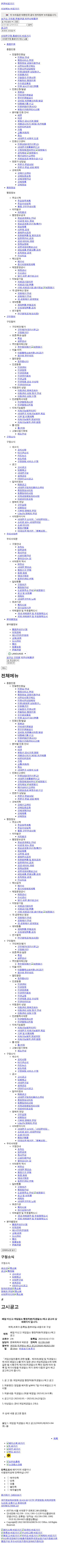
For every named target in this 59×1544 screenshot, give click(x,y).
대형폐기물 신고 (25, 103)
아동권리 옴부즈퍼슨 (28, 390)
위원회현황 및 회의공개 (29, 235)
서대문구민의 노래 (27, 599)
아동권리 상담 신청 (27, 396)
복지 (14, 644)
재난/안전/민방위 (20, 635)
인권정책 (22, 370)
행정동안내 (23, 587)
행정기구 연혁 (24, 570)
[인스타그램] (31, 1532)
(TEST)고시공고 (25, 479)
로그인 (4, 28)
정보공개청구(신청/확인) (29, 224)
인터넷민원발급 (25, 95)
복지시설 (22, 605)
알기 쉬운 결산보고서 (28, 276)
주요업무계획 (24, 200)
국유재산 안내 (24, 293)
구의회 (11, 19)
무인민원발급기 (25, 98)
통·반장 (21, 428)
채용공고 (22, 484)
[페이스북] (11, 1530)
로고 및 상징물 (25, 593)
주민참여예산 (24, 347)
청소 (20, 135)
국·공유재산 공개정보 (28, 299)
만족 (12, 1481)
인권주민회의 (24, 376)
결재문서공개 (24, 232)
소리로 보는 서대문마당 (29, 522)
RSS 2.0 (15, 1506)
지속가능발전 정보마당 (29, 419)
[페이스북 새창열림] (16, 1443)
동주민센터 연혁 (25, 579)
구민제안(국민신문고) (28, 329)
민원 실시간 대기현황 (28, 86)
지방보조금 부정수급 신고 (30, 158)
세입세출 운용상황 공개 (29, 250)
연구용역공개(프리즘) (28, 313)
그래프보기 (15, 1495)
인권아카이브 (24, 384)
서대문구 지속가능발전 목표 (31, 413)
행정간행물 (23, 528)
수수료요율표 (24, 83)
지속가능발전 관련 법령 (29, 422)
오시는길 (23, 1500)
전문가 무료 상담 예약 (28, 167)
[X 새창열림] (12, 1446)
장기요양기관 (24, 607)
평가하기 (5, 1495)
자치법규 (22, 212)
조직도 (21, 547)
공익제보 (22, 153)
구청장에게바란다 (27, 150)
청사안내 (22, 552)
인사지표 (22, 256)
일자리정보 (6, 1288)
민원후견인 (23, 74)
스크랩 (18, 1464)
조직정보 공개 (24, 253)
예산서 (21, 261)
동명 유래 (22, 573)
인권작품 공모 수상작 (28, 382)
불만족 (13, 1487)
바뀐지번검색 (24, 127)
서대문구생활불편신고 (29, 147)
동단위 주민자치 (25, 355)
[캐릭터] (47, 1535)
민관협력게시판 (25, 402)
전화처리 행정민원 (27, 80)
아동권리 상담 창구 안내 (29, 393)
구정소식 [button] (11, 437)
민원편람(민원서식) (27, 106)
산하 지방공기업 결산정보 (30, 287)
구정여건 (22, 584)
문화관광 (20, 19)
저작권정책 (49, 1500)
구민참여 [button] (11, 316)
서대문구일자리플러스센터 (31, 487)
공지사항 (22, 450)
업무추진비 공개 (25, 238)
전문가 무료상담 (25, 164)
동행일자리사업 (25, 493)
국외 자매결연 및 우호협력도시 (33, 616)
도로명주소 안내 (26, 590)
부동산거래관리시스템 (29, 109)
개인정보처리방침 (10, 1500)
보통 (12, 1484)
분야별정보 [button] (12, 619)
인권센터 (22, 367)
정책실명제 (23, 244)
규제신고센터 (24, 173)
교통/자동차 (23, 132)
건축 (20, 129)
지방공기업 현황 (25, 284)
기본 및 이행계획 (26, 416)
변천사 (21, 564)
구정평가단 (23, 332)
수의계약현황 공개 (27, 308)
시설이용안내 (24, 555)
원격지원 (22, 1503)
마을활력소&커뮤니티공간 (30, 353)
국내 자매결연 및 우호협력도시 (33, 613)
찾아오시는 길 (24, 558)
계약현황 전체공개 (27, 305)
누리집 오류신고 (9, 1503)
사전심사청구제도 (26, 66)
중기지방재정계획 (26, 264)
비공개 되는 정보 (26, 221)
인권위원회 (23, 373)
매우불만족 (15, 1490)
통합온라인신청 (19, 629)
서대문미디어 (7, 1294)
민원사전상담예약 (26, 69)
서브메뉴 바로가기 (10, 8)
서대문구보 (23, 473)
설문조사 (22, 341)
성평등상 (22, 508)
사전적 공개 (23, 229)
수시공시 (22, 273)
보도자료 (22, 458)
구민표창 (22, 505)
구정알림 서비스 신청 (28, 461)
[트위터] (31, 1530)
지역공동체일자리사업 (29, 496)
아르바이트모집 (25, 499)
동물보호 (16, 647)
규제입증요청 (24, 176)
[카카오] (29, 1535)
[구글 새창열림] (13, 1452)
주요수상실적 (24, 203)
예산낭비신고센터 (26, 156)
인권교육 (22, 379)
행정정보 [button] (11, 187)
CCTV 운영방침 (36, 1500)
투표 (20, 338)
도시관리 (16, 641)
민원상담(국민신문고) (28, 144)
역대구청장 (23, 576)
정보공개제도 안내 (27, 218)
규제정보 (22, 185)
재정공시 (22, 270)
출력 (17, 1461)
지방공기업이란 (25, 282)
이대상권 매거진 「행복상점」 (32, 531)
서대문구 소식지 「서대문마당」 (33, 519)
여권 (20, 118)
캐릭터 (21, 596)
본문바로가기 (7, 3)
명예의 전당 (7, 1291)
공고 (3, 1271)
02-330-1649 (44, 1342)
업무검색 (22, 550)
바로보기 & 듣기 (27, 1348)
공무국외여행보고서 (27, 247)
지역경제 (16, 632)
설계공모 (22, 476)
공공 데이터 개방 (26, 241)
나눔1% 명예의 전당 (27, 513)
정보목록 (22, 227)
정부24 (21, 92)
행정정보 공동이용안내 (29, 63)
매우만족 (14, 1478)
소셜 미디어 (23, 525)
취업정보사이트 (25, 490)
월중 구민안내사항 (27, 206)
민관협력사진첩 (25, 405)
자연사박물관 (31, 19)
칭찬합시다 (23, 361)
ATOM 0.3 (6, 1506)
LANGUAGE (17, 654)
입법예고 (22, 470)
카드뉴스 (22, 455)
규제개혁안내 (24, 179)
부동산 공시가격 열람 (28, 121)
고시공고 (22, 467)
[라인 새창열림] (13, 1449)
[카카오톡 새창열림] (9, 1457)
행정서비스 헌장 (25, 60)
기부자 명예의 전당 (27, 510)
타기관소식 (23, 453)
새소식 (4, 1268)
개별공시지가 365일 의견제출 (32, 124)
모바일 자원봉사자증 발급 (30, 101)
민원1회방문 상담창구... (29, 72)
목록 (56, 1438)
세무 (20, 115)
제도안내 (22, 434)
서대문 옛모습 (24, 567)
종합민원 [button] (11, 44)
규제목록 (22, 182)
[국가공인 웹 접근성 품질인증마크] (29, 1541)
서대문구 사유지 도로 (28, 138)
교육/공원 (16, 638)
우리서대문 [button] (12, 534)
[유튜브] (10, 1532)
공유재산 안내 (24, 296)
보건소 (4, 19)
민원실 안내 (23, 57)
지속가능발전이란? (27, 410)
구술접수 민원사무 (27, 77)
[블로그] (10, 1535)
